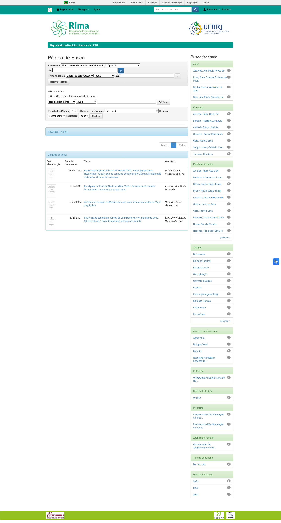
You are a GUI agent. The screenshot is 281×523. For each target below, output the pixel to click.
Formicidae (199, 314)
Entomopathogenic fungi (205, 294)
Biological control (202, 260)
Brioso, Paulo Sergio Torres (207, 184)
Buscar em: (54, 65)
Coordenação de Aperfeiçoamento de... (204, 446)
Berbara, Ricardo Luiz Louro (207, 177)
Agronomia (198, 337)
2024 (195, 481)
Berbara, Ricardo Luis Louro (207, 120)
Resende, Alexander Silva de (208, 230)
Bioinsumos (199, 254)
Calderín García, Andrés (205, 127)
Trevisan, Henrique (203, 154)
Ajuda (97, 9)
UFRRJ (197, 397)
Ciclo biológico (200, 274)
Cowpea (197, 287)
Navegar (82, 9)
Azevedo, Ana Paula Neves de (208, 70)
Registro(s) (72, 115)
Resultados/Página (58, 111)
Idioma (225, 9)
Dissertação (199, 464)
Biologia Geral (200, 344)
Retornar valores (58, 81)
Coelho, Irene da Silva (204, 204)
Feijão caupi (199, 307)
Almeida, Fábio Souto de (206, 113)
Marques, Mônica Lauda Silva (208, 217)
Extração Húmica (202, 300)
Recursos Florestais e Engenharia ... (204, 359)
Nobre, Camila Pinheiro (205, 224)
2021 (195, 494)
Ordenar (163, 111)
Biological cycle (201, 267)
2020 (195, 487)
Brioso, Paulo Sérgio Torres (207, 190)
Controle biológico (202, 280)
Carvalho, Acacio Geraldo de (208, 134)
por (50, 70)
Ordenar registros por (92, 111)
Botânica (197, 351)
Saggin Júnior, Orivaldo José (208, 147)
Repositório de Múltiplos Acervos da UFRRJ (74, 45)
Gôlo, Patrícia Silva (203, 140)
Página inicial (66, 9)
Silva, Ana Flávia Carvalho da (208, 97)
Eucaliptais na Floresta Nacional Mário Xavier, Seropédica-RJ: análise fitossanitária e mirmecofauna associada (120, 187)
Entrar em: (212, 9)
